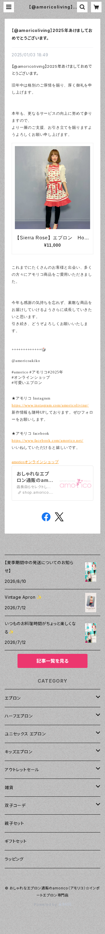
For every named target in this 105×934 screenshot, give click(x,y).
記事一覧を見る (52, 661)
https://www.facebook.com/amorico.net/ (47, 440)
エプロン (13, 698)
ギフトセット (16, 841)
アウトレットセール (22, 769)
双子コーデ (15, 805)
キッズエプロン (18, 751)
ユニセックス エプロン (25, 733)
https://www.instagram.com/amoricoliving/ (50, 405)
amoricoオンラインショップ (35, 462)
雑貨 (9, 787)
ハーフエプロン (19, 715)
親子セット (14, 823)
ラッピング (14, 859)
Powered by (46, 904)
